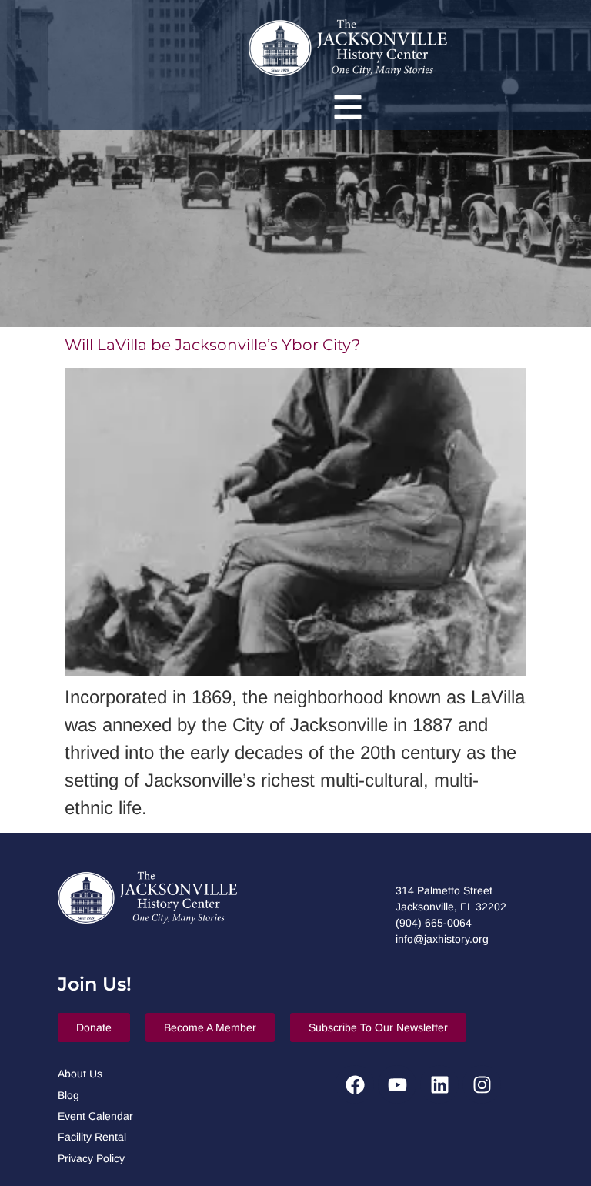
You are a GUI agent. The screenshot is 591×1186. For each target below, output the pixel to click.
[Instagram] (481, 1084)
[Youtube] (397, 1084)
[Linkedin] (439, 1084)
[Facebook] (355, 1084)
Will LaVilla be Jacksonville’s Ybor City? (212, 345)
